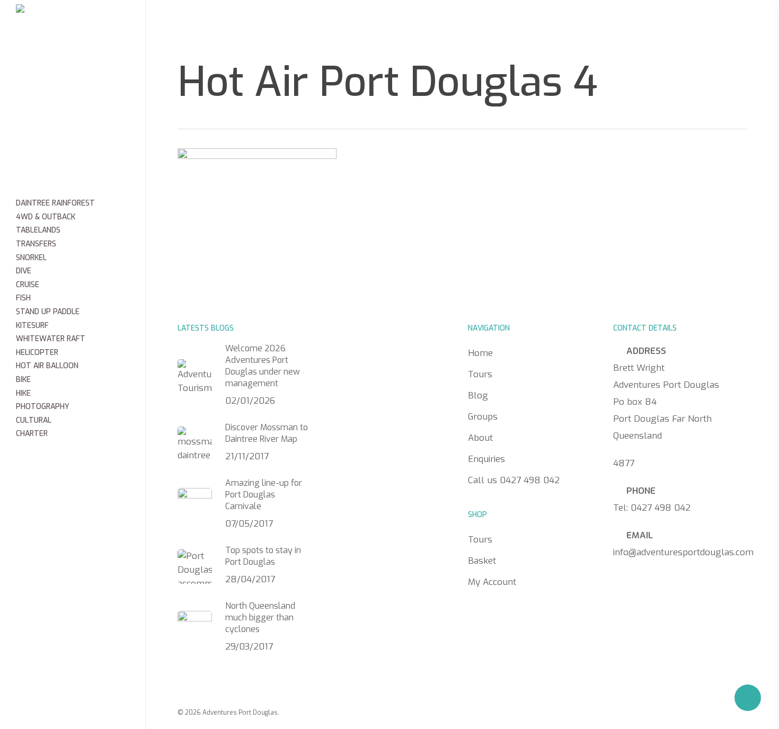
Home (248, 23)
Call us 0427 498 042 (630, 25)
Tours (299, 23)
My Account (492, 582)
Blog (348, 23)
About (458, 23)
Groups (401, 23)
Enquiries (522, 23)
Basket (482, 561)
